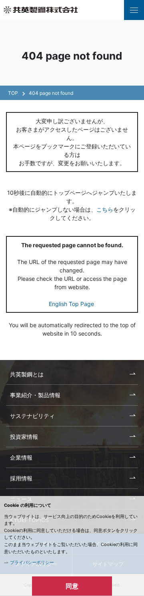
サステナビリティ (32, 415)
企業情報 (21, 457)
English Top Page (72, 303)
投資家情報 (24, 436)
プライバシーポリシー (32, 562)
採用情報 (21, 478)
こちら (104, 209)
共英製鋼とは (27, 374)
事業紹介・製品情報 (35, 395)
